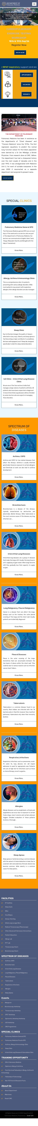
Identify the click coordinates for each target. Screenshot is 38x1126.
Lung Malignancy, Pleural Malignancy (19, 608)
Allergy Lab (8, 939)
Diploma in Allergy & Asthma (14, 1066)
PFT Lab (7, 943)
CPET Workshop (10, 1014)
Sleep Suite (8, 907)
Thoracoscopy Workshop (13, 1011)
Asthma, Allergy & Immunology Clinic (16, 1044)
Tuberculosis (19, 703)
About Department (11, 1090)
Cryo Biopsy (9, 915)
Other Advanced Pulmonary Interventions (18, 931)
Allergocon (8, 1002)
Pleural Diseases (19, 654)
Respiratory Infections (19, 758)
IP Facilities (8, 903)
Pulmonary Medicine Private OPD (15, 1040)
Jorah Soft (30, 1116)
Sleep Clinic (19, 330)
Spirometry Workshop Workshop (15, 1018)
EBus (6, 911)
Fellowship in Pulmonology (13, 1077)
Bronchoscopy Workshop (12, 1006)
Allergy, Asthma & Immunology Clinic (19, 278)
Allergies (19, 806)
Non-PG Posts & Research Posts (15, 1081)
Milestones (8, 1094)
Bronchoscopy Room (11, 951)
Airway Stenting (10, 919)
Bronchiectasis (19, 505)
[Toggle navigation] (34, 4)
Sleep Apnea (19, 855)
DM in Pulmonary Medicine (13, 1062)
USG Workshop (9, 1022)
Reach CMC (8, 1098)
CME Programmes (10, 1027)
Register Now (19, 45)
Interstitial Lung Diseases (19, 554)
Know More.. (19, 250)
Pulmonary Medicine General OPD (19, 227)
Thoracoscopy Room (11, 947)
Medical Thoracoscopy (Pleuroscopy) (16, 927)
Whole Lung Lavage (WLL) (13, 923)
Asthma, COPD (19, 456)
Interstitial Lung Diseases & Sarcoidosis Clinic (19, 1052)
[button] (3, 16)
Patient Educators (11, 935)
